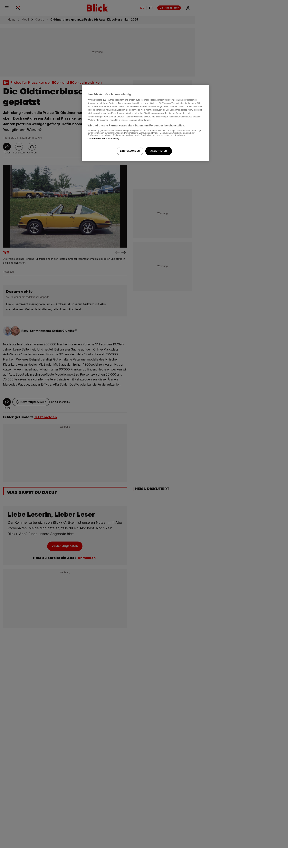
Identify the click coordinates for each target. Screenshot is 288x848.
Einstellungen (130, 151)
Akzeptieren (158, 151)
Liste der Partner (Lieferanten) (103, 139)
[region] (145, 123)
